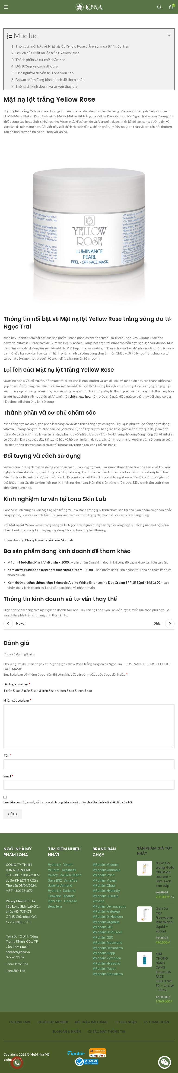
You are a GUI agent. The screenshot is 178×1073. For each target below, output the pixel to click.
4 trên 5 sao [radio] (65, 691)
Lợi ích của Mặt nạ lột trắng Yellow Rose (47, 53)
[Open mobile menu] (5, 7)
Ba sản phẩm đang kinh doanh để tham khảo (50, 79)
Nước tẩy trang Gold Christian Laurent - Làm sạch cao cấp (165, 874)
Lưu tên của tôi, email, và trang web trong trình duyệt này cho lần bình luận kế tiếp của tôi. (68, 802)
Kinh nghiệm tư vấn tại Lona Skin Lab (44, 73)
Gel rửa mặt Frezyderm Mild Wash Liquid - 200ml (164, 920)
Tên (7, 755)
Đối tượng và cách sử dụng (36, 66)
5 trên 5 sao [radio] (83, 691)
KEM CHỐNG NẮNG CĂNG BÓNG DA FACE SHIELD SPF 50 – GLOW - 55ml (165, 972)
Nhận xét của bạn (17, 700)
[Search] (159, 7)
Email (8, 776)
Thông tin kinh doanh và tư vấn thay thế (46, 86)
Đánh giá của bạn (16, 684)
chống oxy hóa (80, 396)
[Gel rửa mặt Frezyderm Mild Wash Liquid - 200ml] (144, 925)
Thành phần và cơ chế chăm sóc (40, 59)
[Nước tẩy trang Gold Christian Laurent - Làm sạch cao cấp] (144, 880)
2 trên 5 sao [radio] (29, 691)
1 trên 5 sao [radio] (12, 691)
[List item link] (22, 964)
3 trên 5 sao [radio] (47, 691)
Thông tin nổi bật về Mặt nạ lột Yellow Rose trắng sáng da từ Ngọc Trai (72, 46)
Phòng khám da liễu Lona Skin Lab (49, 540)
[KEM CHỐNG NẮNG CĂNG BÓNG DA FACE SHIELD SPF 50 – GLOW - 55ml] (144, 978)
